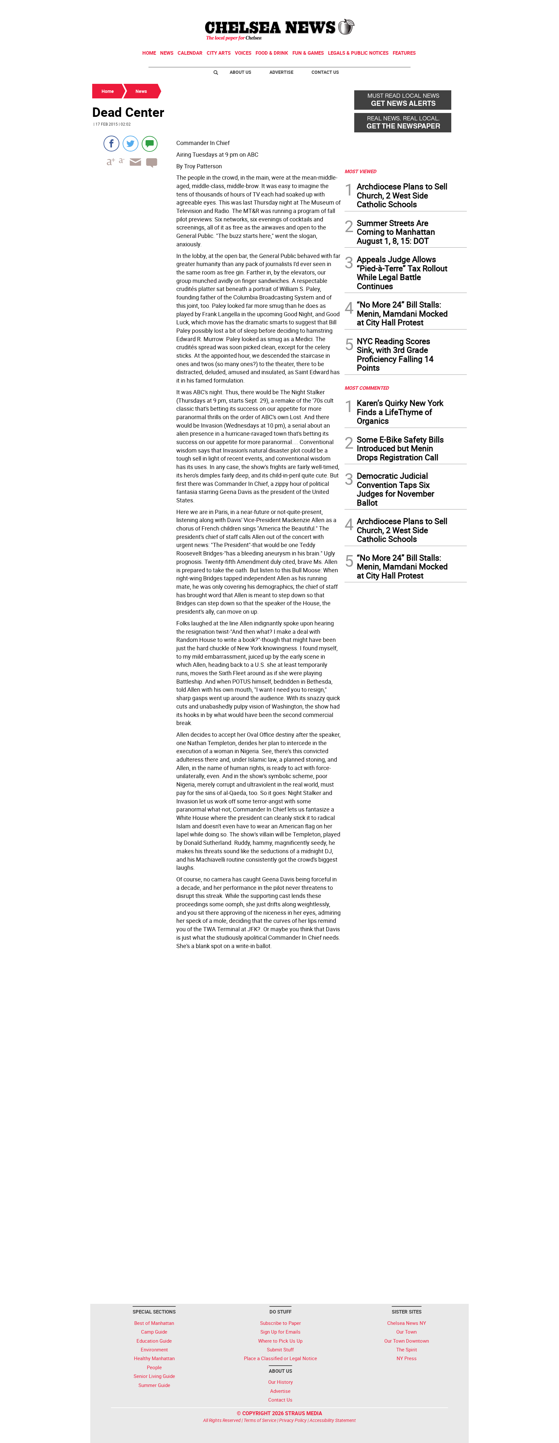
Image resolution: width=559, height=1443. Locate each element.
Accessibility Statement (333, 1420)
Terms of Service (260, 1420)
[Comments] (150, 143)
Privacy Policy (293, 1420)
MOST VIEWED (360, 171)
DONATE (451, 7)
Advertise (281, 72)
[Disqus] (216, 1041)
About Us (240, 72)
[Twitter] (130, 143)
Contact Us (325, 72)
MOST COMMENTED (367, 388)
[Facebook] (111, 143)
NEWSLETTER (414, 7)
